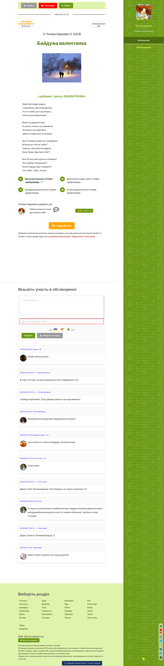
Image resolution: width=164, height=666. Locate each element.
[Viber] (161, 637)
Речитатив (92, 604)
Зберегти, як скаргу (51, 335)
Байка (22, 614)
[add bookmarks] (161, 631)
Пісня (67, 607)
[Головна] (161, 626)
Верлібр (45, 604)
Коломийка (47, 614)
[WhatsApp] (161, 645)
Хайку (22, 625)
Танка (90, 614)
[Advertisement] (61, 259)
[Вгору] (161, 657)
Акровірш (23, 607)
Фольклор (92, 617)
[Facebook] (161, 649)
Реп (89, 600)
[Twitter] (161, 653)
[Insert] (55, 329)
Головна (30, 5)
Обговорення (144, 47)
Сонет (90, 611)
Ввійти (67, 5)
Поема (68, 617)
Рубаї (89, 607)
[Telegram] (161, 641)
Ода (66, 604)
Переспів (69, 614)
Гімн (44, 607)
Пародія (68, 611)
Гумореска (47, 611)
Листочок (23, 604)
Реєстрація (50, 5)
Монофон (69, 600)
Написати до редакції (29, 640)
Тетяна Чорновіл (143, 25)
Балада (22, 617)
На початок (144, 40)
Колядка (46, 617)
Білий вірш (24, 611)
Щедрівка (23, 628)
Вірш (44, 600)
